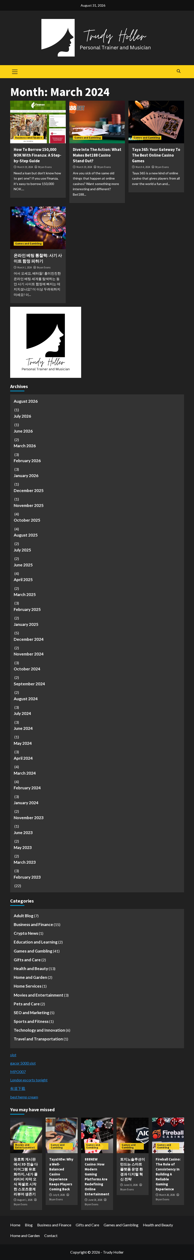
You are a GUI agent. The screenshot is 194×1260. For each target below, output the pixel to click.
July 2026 (22, 416)
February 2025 (27, 609)
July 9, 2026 (59, 1195)
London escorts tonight (29, 1080)
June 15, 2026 (131, 1185)
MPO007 (18, 1071)
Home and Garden (30, 977)
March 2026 (25, 445)
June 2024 (23, 728)
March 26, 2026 (167, 1195)
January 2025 (26, 624)
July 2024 (22, 713)
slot (13, 1054)
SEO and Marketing (31, 1012)
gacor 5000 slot (23, 1063)
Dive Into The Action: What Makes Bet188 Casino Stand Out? (97, 155)
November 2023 (29, 817)
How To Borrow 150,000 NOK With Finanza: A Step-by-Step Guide (37, 155)
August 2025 (26, 535)
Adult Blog (23, 915)
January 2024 (26, 802)
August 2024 (26, 698)
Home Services (27, 986)
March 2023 (25, 862)
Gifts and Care (27, 959)
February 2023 (27, 877)
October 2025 (27, 520)
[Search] (179, 71)
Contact (50, 1235)
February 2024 (27, 787)
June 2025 (23, 564)
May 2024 (23, 743)
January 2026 (26, 475)
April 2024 (23, 758)
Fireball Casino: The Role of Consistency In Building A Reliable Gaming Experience (168, 1174)
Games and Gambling (87, 137)
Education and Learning (35, 941)
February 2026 (27, 460)
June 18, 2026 (95, 1199)
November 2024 (29, 653)
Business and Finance (28, 137)
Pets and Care (27, 1003)
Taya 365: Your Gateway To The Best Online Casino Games (156, 155)
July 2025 (22, 549)
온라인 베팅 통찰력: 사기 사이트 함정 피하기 (38, 258)
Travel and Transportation (38, 1038)
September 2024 (29, 683)
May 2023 (23, 847)
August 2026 (26, 401)
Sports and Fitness (31, 1021)
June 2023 (23, 832)
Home (15, 1225)
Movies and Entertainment (38, 995)
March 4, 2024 (143, 167)
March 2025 (25, 594)
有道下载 (17, 1088)
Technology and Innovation (39, 1030)
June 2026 (23, 431)
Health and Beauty (31, 968)
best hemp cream (24, 1097)
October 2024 (27, 668)
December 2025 (29, 490)
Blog (29, 1225)
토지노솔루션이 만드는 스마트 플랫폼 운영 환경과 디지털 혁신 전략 (132, 1169)
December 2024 (29, 639)
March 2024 (25, 773)
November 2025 (29, 505)
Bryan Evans (45, 167)
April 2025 (23, 579)
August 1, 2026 (24, 1199)
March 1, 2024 (24, 267)
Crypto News (26, 933)
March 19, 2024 (25, 167)
